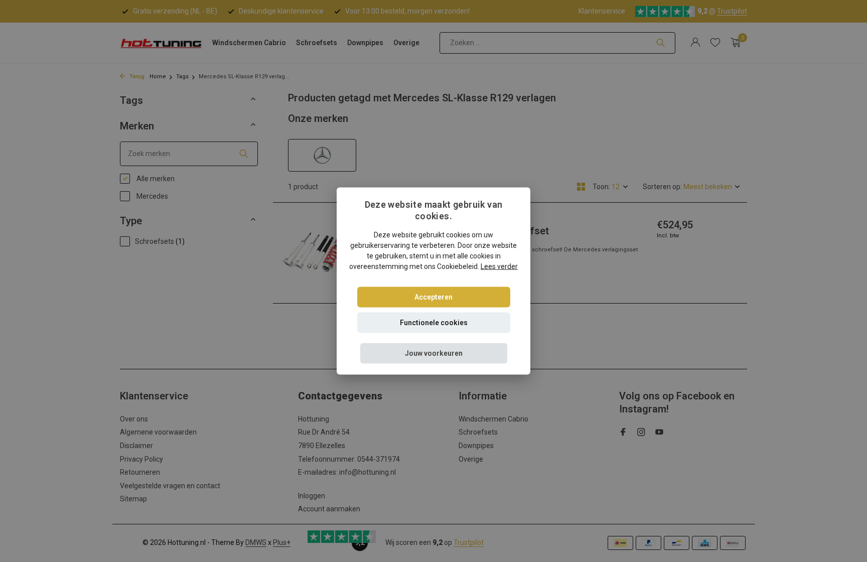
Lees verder (499, 266)
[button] (433, 353)
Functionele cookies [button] (434, 322)
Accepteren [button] (433, 297)
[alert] (433, 281)
